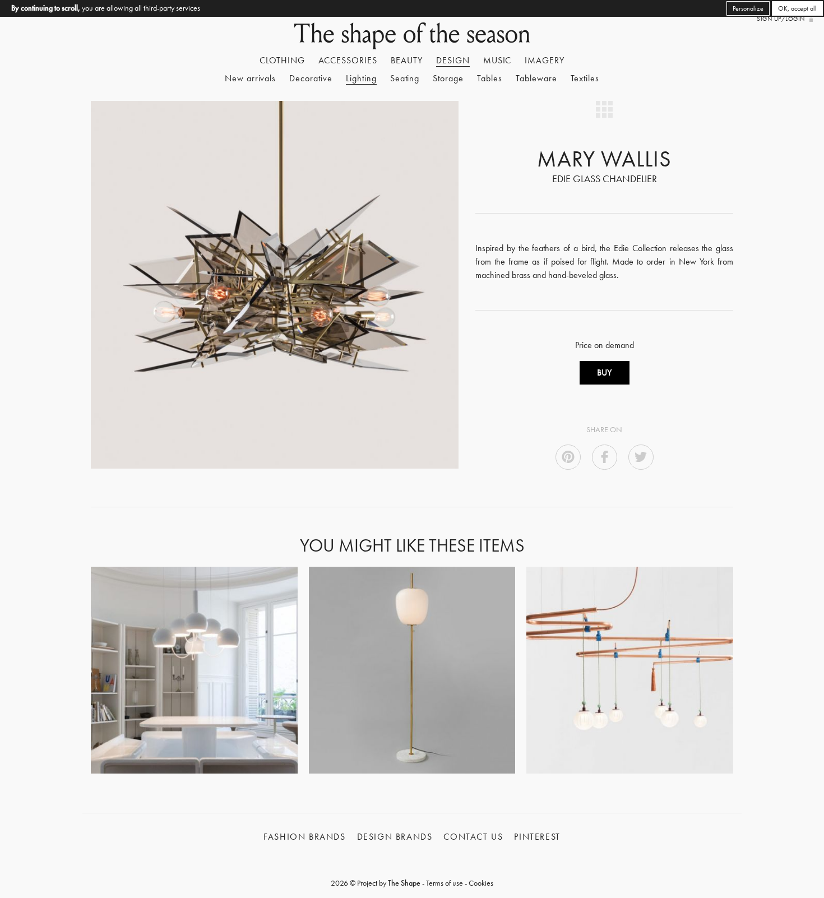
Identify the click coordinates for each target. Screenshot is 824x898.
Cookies (481, 883)
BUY (604, 372)
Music (497, 60)
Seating (405, 78)
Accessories (348, 60)
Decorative (310, 78)
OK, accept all (797, 8)
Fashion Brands (304, 837)
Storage (448, 78)
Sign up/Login (780, 18)
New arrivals (250, 78)
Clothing (282, 60)
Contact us (473, 837)
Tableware (536, 78)
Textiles (585, 78)
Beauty (407, 60)
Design (453, 60)
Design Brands (395, 837)
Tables (489, 78)
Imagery (544, 60)
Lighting (361, 78)
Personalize (748, 8)
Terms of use (444, 883)
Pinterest (537, 837)
